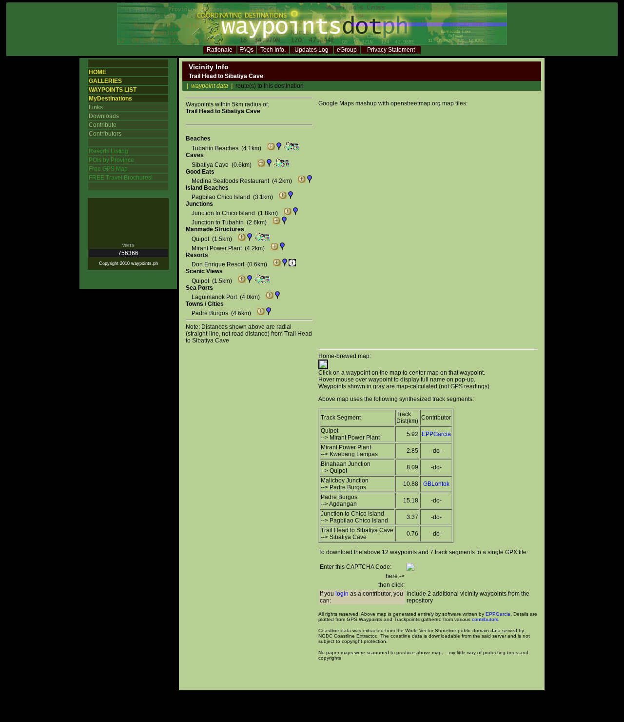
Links (96, 107)
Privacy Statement (391, 49)
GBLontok (436, 484)
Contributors (105, 133)
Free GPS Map (108, 168)
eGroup (347, 49)
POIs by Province (111, 160)
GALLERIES (105, 81)
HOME (97, 72)
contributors (485, 619)
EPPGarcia (436, 434)
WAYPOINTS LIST (112, 89)
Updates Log (311, 49)
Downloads (104, 116)
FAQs (246, 49)
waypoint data (209, 85)
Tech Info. (273, 49)
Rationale (220, 49)
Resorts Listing (108, 151)
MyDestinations (110, 98)
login (342, 593)
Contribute (103, 124)
